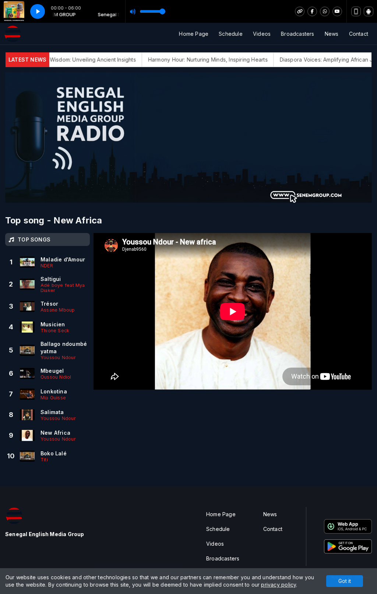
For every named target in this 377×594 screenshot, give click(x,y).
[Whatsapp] (325, 11)
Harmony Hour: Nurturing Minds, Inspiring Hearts (195, 59)
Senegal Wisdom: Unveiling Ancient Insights (68, 59)
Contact (358, 34)
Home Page (193, 34)
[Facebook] (312, 11)
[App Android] (368, 11)
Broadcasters (297, 34)
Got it (344, 581)
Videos (262, 34)
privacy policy (278, 584)
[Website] (299, 11)
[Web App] (356, 11)
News (332, 34)
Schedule (231, 34)
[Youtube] (337, 11)
